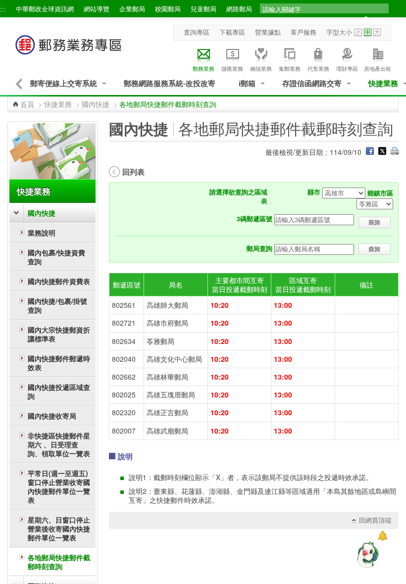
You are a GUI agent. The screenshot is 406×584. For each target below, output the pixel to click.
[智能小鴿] (366, 554)
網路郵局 (239, 8)
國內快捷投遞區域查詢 (59, 391)
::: (3, 8)
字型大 (377, 32)
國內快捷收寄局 (52, 416)
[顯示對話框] (382, 536)
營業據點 (268, 32)
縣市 (313, 192)
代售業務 (318, 68)
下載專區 (232, 32)
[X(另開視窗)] (382, 152)
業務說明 (41, 233)
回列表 (133, 171)
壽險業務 (261, 68)
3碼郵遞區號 (254, 218)
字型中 (367, 32)
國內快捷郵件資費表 (59, 281)
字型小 (358, 32)
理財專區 (347, 68)
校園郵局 (168, 8)
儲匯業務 (232, 68)
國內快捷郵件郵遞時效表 (59, 362)
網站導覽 (96, 8)
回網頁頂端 (375, 520)
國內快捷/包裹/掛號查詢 (57, 305)
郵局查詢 (259, 248)
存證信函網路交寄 (312, 83)
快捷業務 (383, 83)
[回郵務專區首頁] (68, 50)
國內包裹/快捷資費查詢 (56, 256)
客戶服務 (303, 32)
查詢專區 (196, 32)
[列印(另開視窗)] (395, 152)
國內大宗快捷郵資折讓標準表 (59, 334)
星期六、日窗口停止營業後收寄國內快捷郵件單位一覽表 (59, 528)
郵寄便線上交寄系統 (63, 83)
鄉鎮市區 (380, 193)
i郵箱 (247, 83)
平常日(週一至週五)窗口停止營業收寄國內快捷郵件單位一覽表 (59, 486)
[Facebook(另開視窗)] (370, 152)
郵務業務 (203, 68)
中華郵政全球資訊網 (45, 8)
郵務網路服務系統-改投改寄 (169, 83)
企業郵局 (132, 8)
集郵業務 (290, 68)
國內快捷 (95, 104)
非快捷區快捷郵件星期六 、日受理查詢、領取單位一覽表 (59, 444)
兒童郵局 (203, 8)
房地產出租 (377, 68)
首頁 (27, 104)
